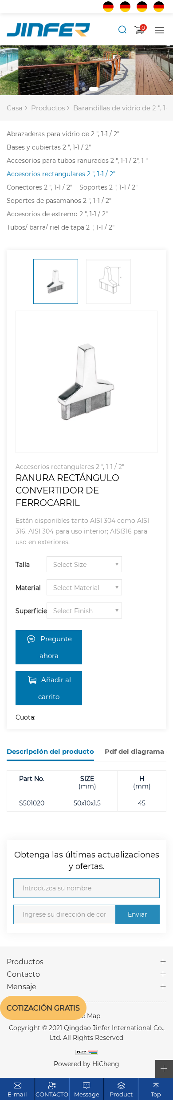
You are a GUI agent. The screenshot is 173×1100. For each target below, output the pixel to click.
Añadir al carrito (54, 688)
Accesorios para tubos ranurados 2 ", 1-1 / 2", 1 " (77, 160)
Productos (48, 107)
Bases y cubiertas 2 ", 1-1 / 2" (49, 147)
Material (28, 587)
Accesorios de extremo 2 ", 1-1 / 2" (57, 214)
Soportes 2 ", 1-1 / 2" (108, 187)
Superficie (31, 611)
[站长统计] (86, 1052)
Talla (23, 564)
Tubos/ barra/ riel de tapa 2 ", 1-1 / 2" (60, 227)
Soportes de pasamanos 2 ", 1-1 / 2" (59, 200)
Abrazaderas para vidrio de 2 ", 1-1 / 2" (63, 133)
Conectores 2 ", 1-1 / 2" (39, 187)
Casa (15, 107)
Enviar (137, 914)
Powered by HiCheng (86, 1064)
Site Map (86, 1015)
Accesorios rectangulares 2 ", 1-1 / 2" (61, 174)
